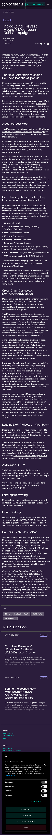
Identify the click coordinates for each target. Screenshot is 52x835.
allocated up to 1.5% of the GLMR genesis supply (24, 131)
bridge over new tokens (30, 458)
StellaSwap (7, 470)
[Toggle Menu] (48, 4)
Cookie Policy (10, 776)
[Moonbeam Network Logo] (12, 4)
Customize (26, 815)
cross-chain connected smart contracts (27, 117)
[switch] (44, 786)
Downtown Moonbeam (12, 266)
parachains (7, 348)
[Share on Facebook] (41, 44)
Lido (4, 517)
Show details (36, 801)
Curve (5, 483)
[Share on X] (44, 44)
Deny (26, 827)
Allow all (26, 809)
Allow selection (26, 821)
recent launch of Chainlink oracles (30, 205)
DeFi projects (18, 430)
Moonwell (6, 500)
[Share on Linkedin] (48, 44)
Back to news (9, 12)
